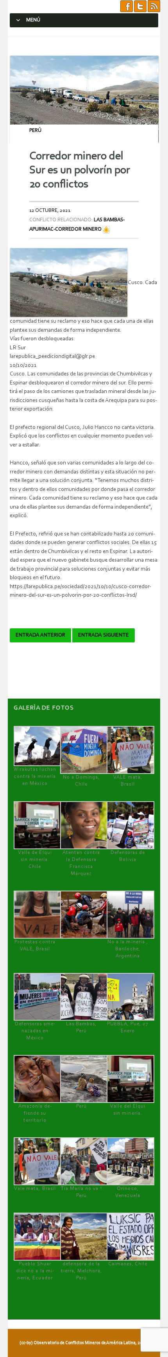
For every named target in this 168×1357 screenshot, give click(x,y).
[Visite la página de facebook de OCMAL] (126, 6)
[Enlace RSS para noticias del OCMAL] (154, 6)
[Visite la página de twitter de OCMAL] (140, 6)
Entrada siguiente (103, 635)
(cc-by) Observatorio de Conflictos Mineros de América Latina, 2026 (83, 1343)
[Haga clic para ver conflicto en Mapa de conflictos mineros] (106, 229)
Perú (35, 130)
